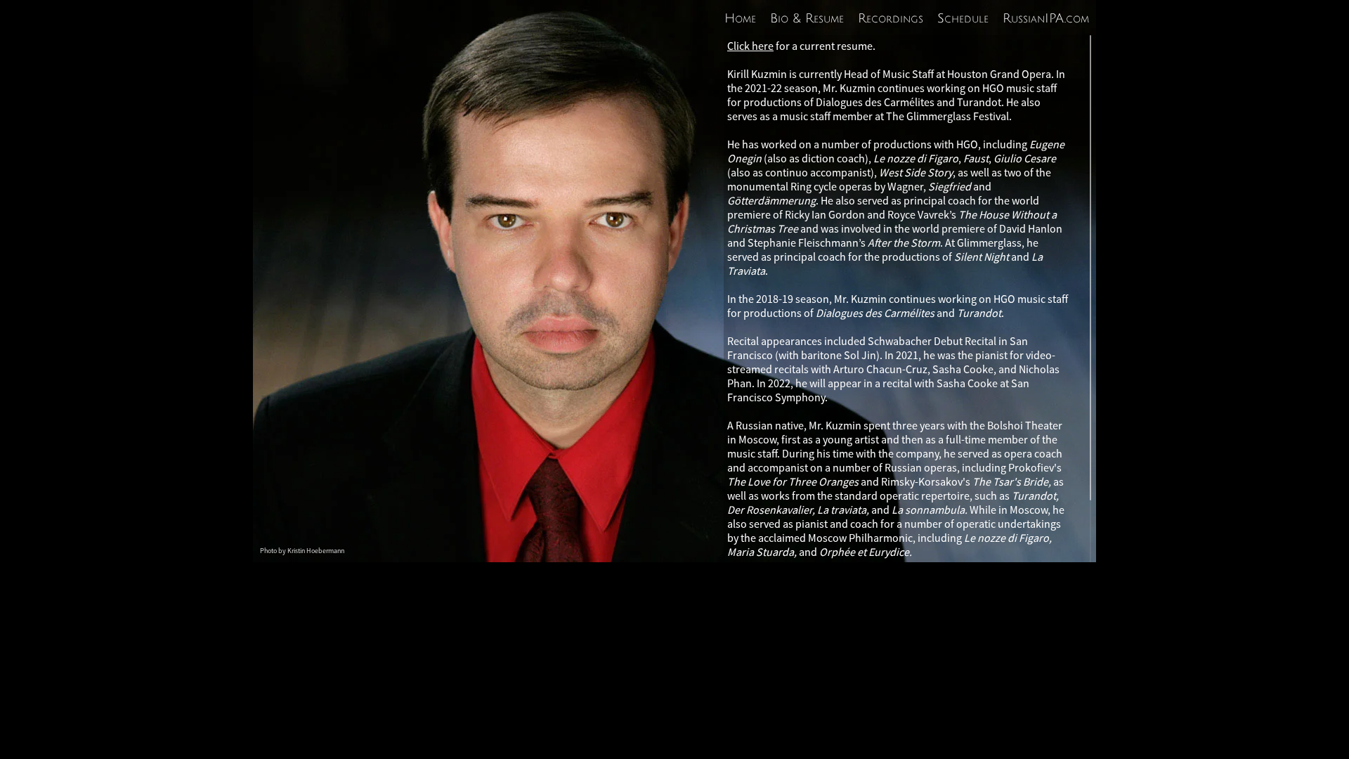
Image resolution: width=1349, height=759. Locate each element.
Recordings (890, 18)
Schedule (963, 18)
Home (740, 18)
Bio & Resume (807, 18)
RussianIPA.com (1046, 18)
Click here (750, 46)
